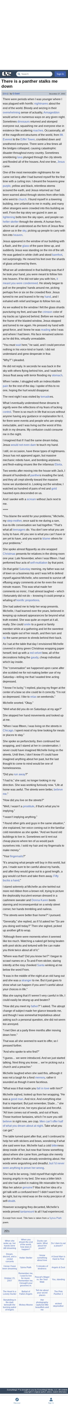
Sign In (60, 74)
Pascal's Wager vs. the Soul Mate (42, 1279)
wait (18, 344)
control (7, 411)
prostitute (28, 806)
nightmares (41, 103)
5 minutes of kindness (42, 1267)
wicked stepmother (58, 1304)
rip (4, 637)
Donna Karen (40, 900)
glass (25, 245)
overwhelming (11, 112)
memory (40, 1077)
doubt (11, 1200)
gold (54, 488)
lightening (9, 217)
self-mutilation (38, 562)
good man (17, 1099)
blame (46, 538)
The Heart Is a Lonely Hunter (9, 1292)
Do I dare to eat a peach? (58, 1244)
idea (5, 93)
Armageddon (51, 112)
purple (7, 185)
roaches (38, 130)
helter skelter (11, 221)
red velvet (36, 652)
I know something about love (42, 1257)
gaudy (34, 657)
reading (45, 329)
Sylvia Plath (55, 1218)
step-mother (14, 520)
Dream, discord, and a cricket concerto (9, 1258)
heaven (17, 234)
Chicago (8, 730)
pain (5, 385)
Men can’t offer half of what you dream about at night (33, 1123)
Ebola (58, 464)
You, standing (58, 1279)
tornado (45, 396)
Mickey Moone (26, 1305)
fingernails (16, 856)
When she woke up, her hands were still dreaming (9, 1244)
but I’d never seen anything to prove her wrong (33, 1165)
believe (7, 1121)
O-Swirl (16, 93)
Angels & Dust (58, 1267)
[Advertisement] (34, 35)
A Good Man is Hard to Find (58, 1257)
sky (24, 230)
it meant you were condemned (30, 281)
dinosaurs (23, 121)
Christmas (9, 553)
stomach (57, 375)
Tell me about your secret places (42, 1292)
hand (48, 296)
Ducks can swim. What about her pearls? (42, 1244)
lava (19, 157)
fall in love (43, 1088)
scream (31, 499)
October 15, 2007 (9, 1279)
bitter (55, 1145)
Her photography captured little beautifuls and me (42, 1305)
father (34, 1006)
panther (35, 475)
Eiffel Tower (27, 139)
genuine (27, 1187)
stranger (26, 980)
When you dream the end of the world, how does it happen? (26, 1244)
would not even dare (23, 444)
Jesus (61, 161)
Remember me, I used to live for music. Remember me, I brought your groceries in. (25, 1279)
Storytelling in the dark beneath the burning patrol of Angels (9, 1305)
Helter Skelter (25, 1258)
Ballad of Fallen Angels (25, 1292)
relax (33, 696)
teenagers (19, 529)
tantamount (27, 1211)
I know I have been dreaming (9, 1267)
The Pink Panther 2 (58, 1292)
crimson (47, 311)
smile (27, 624)
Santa (40, 965)
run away (19, 774)
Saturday (24, 568)
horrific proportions (27, 600)
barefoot (57, 254)
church (22, 199)
